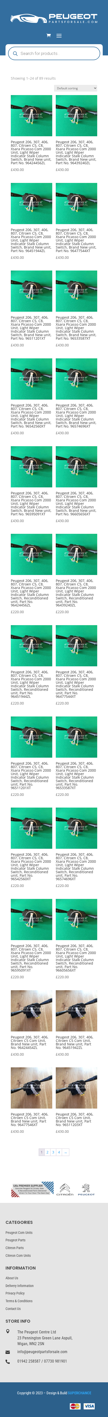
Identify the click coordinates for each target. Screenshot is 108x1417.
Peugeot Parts (15, 1240)
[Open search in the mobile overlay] (54, 53)
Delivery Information (20, 1286)
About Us (12, 1278)
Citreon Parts (15, 1248)
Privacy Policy (15, 1293)
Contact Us (13, 1309)
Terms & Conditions (19, 1301)
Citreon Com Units (18, 1256)
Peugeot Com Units (19, 1233)
